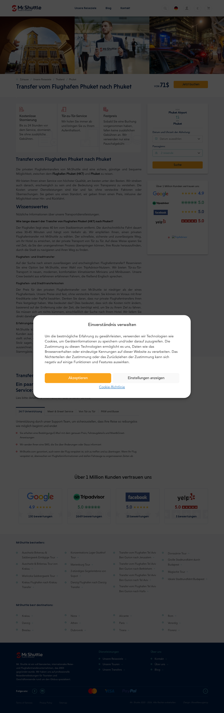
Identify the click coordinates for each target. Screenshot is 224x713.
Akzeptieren (78, 378)
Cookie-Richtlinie (112, 387)
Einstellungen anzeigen (146, 378)
